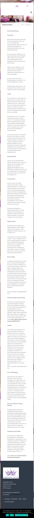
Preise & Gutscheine (9, 501)
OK (7, 515)
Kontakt (24, 499)
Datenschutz (14, 499)
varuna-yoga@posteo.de (16, 494)
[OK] (32, 513)
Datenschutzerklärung (21, 515)
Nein (12, 515)
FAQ (20, 499)
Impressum (7, 499)
